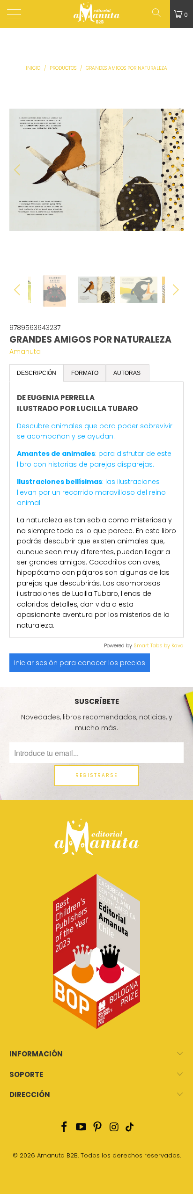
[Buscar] (159, 14)
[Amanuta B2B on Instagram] (115, 1127)
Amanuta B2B (57, 1155)
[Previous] (18, 170)
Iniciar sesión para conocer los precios (79, 662)
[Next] (174, 170)
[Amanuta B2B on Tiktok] (129, 1127)
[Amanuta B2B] (96, 14)
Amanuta (25, 351)
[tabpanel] (96, 509)
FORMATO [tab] (84, 373)
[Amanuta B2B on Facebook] (65, 1127)
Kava (177, 645)
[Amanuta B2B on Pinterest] (98, 1127)
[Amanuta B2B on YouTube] (81, 1127)
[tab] (127, 373)
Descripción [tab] (36, 373)
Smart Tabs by (152, 645)
